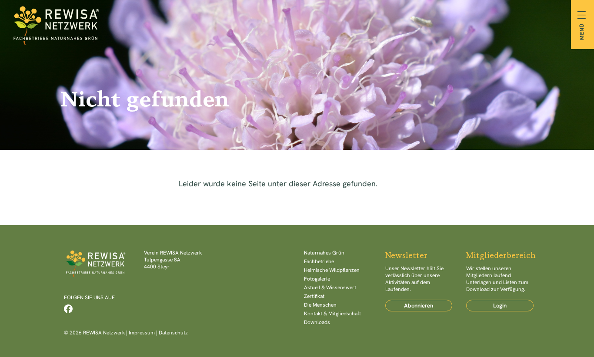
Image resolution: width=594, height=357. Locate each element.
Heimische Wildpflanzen (332, 270)
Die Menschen (320, 304)
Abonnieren (418, 305)
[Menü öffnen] (582, 24)
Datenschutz (173, 332)
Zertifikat (314, 296)
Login (500, 305)
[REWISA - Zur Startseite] (297, 24)
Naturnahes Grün (324, 252)
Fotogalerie (317, 278)
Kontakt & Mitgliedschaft (332, 313)
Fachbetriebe (319, 261)
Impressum (142, 332)
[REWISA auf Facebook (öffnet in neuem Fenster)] (68, 308)
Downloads (317, 322)
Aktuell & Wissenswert (330, 287)
